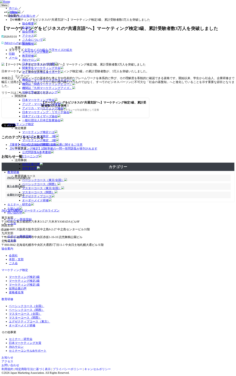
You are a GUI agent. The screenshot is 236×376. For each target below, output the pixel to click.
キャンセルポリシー (97, 369)
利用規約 (7, 369)
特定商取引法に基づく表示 (33, 369)
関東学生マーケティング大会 (41, 68)
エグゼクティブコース (37, 196)
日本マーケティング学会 (38, 100)
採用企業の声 (31, 164)
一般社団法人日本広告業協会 (41, 120)
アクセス (28, 35)
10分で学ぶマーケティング (40, 92)
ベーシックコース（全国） (26, 306)
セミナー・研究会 (19, 204)
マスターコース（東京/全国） (41, 188)
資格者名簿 (29, 168)
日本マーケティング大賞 (38, 63)
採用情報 (28, 43)
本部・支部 (16, 259)
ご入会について (32, 39)
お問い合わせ (10, 365)
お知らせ (13, 208)
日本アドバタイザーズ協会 (40, 116)
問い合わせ (14, 212)
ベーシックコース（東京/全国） (43, 180)
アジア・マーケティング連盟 (41, 104)
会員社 (26, 27)
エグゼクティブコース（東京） (29, 321)
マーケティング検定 (35, 51)
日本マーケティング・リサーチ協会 (45, 112)
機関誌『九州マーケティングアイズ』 (47, 88)
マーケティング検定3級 (24, 276)
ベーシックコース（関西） (40, 184)
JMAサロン (29, 59)
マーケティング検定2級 (24, 280)
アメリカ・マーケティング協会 (42, 108)
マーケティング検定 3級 (39, 136)
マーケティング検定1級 (24, 284)
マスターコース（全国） (25, 313)
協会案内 (7, 248)
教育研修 (28, 55)
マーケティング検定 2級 (39, 140)
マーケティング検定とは (38, 132)
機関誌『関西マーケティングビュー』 (47, 84)
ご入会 (11, 223)
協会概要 (28, 23)
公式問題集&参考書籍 (36, 152)
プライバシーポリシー (67, 369)
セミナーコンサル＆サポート (41, 72)
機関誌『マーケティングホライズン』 (47, 80)
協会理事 (28, 31)
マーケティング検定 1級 (39, 144)
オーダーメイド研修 (35, 200)
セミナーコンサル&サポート (27, 350)
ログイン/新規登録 (19, 219)
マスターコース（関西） (38, 192)
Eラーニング (30, 156)
